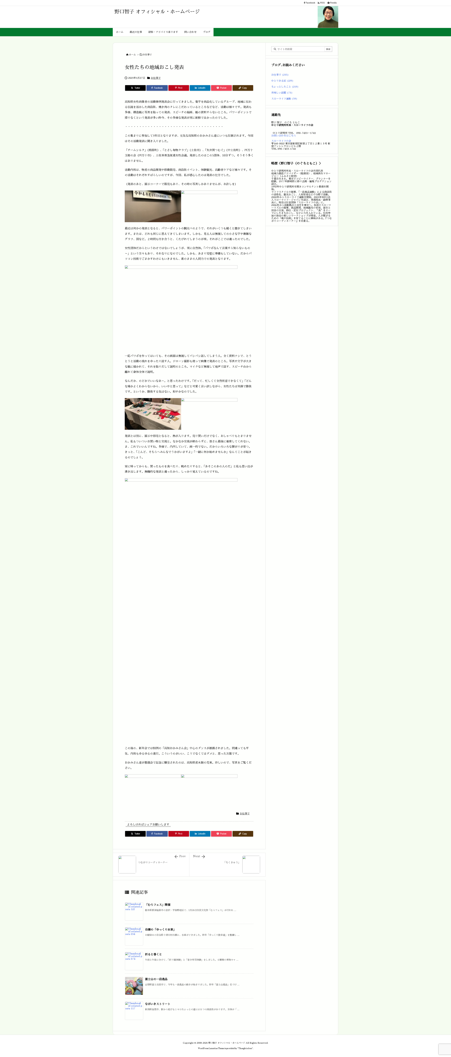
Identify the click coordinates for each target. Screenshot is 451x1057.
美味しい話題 (282, 92)
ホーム (132, 54)
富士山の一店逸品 (156, 979)
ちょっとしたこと (285, 86)
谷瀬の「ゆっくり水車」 (160, 929)
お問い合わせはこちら (283, 135)
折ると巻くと (153, 954)
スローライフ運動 (284, 98)
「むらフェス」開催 (157, 904)
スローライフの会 (281, 141)
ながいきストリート (157, 1004)
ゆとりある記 (282, 81)
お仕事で (147, 54)
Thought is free (245, 1048)
